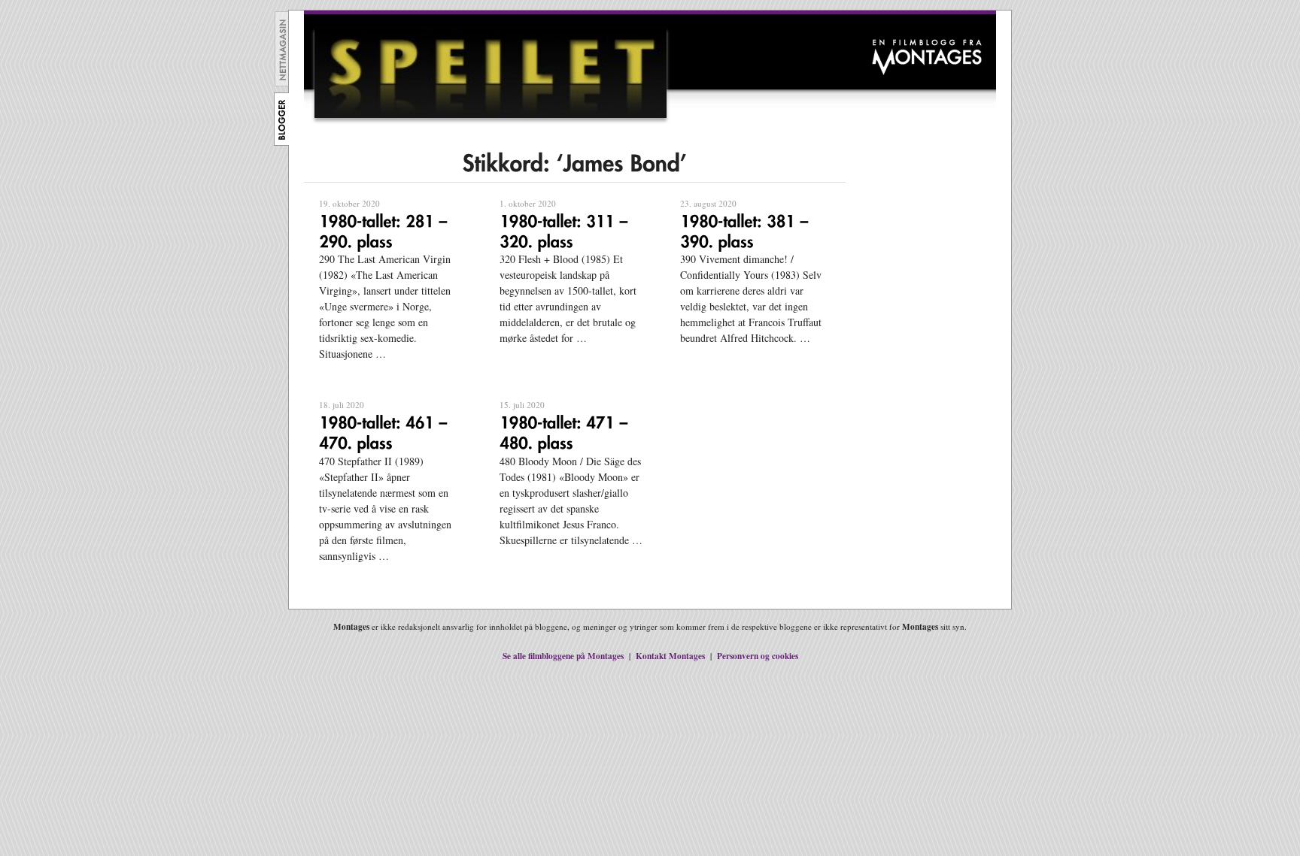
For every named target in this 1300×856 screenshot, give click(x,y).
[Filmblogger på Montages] (281, 142)
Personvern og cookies (757, 655)
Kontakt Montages (670, 655)
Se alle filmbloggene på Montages (563, 655)
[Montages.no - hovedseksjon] (282, 82)
